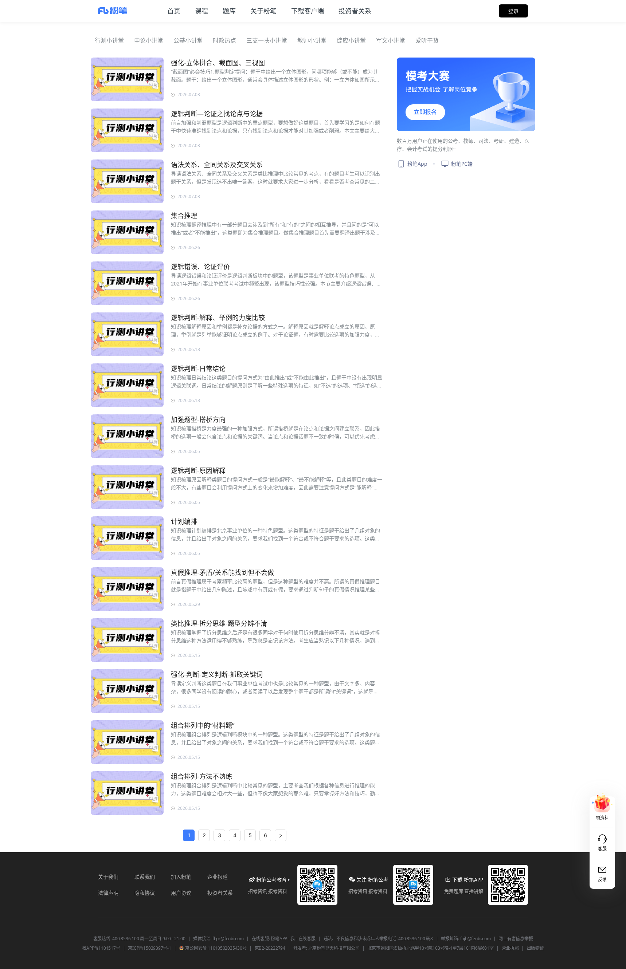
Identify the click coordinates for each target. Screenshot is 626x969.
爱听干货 (427, 40)
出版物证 (535, 948)
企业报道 (217, 876)
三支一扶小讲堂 (266, 40)
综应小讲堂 (351, 40)
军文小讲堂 (390, 40)
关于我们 (108, 876)
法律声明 (108, 892)
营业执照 (510, 948)
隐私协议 (144, 892)
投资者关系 (220, 892)
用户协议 (181, 892)
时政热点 (224, 40)
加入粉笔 (181, 876)
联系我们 (144, 876)
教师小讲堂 (311, 40)
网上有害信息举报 (515, 938)
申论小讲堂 (148, 40)
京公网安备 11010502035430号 (215, 948)
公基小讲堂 (188, 40)
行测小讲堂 (109, 40)
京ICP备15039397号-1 (149, 948)
